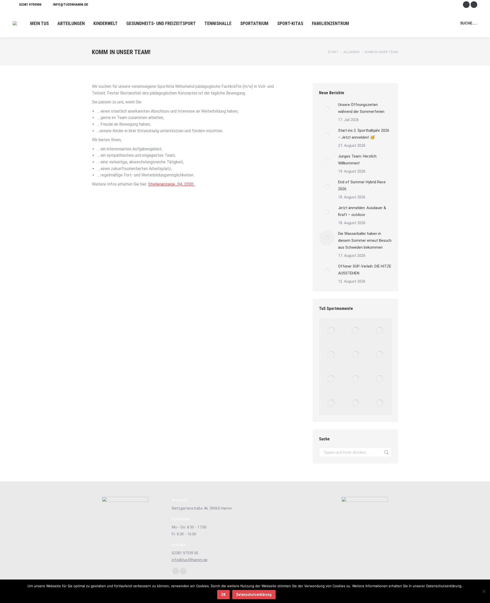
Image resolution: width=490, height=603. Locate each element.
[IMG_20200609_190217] (380, 379)
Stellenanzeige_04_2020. (171, 184)
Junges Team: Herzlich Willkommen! (357, 159)
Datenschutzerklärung (254, 595)
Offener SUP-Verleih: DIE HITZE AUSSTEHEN (364, 269)
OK (223, 595)
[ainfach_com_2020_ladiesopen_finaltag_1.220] (331, 379)
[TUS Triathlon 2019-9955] (380, 355)
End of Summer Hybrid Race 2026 (362, 185)
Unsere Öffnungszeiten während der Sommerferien (361, 108)
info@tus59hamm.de (70, 4)
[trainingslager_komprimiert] (355, 330)
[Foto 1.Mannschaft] (331, 330)
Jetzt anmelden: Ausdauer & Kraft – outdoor (362, 211)
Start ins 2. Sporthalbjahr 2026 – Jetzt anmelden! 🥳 (363, 134)
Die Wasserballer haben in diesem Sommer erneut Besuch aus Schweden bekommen (364, 240)
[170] (331, 355)
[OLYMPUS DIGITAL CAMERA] (355, 379)
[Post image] (326, 109)
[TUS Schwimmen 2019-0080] (355, 403)
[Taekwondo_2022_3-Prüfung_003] (380, 330)
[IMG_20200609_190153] (380, 403)
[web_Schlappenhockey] (331, 403)
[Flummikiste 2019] (355, 355)
